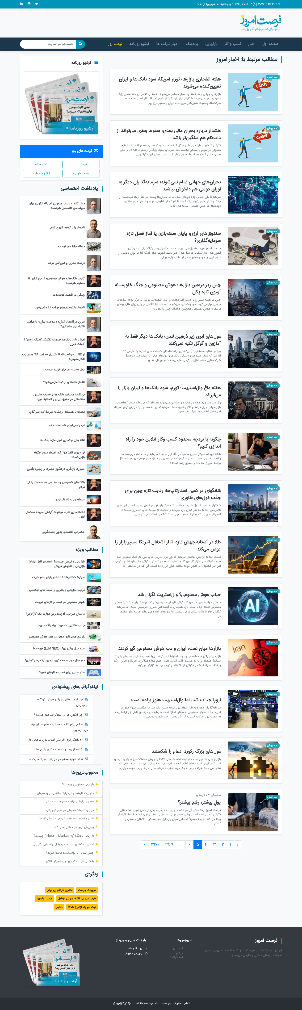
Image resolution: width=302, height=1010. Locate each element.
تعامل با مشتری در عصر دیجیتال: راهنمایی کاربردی (63, 844)
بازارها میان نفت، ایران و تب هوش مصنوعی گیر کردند (169, 649)
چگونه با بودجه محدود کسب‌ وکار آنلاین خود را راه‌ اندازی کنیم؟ (173, 443)
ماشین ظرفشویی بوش (59, 890)
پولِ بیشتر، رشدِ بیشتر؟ (199, 802)
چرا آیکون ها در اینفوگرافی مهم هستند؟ (58, 714)
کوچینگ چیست (87, 890)
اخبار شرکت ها (167, 44)
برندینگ (192, 44)
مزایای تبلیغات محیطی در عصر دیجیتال (70, 810)
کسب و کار (233, 44)
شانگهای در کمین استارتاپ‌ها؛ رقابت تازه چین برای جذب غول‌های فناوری (173, 494)
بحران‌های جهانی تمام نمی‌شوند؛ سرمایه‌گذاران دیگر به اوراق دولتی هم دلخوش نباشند (170, 185)
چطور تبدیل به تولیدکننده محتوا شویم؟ (70, 853)
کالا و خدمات (41, 173)
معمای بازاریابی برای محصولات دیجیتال (70, 801)
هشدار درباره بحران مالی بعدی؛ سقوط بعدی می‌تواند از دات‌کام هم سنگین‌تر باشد (169, 134)
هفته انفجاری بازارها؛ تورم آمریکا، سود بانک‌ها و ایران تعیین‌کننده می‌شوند (170, 82)
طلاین (59, 907)
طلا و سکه (41, 164)
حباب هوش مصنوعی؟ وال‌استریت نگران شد (179, 595)
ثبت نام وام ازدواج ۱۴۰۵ (82, 907)
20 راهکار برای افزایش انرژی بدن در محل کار (55, 740)
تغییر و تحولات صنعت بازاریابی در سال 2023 (66, 818)
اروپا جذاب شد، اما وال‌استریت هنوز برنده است (176, 700)
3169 (169, 845)
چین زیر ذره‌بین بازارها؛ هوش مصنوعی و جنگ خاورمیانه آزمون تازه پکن (168, 288)
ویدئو (179, 953)
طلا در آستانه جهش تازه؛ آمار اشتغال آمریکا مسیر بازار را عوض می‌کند (168, 545)
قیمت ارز (81, 164)
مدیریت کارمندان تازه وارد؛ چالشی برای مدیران (65, 793)
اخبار (251, 44)
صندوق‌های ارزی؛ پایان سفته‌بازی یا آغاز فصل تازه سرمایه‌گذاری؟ (174, 237)
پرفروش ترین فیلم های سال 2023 (73, 827)
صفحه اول (270, 44)
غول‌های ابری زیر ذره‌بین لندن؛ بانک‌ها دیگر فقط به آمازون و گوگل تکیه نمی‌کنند (173, 340)
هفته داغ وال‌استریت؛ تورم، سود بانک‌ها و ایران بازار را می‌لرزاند (169, 391)
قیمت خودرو (81, 173)
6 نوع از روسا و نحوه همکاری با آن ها (59, 749)
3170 (155, 845)
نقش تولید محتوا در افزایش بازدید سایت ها (56, 759)
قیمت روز (115, 44)
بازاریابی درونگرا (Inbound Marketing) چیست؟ (64, 836)
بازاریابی (211, 44)
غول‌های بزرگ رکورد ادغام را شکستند (186, 751)
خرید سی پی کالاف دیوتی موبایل (77, 898)
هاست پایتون (44, 898)
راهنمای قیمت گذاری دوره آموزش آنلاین (69, 861)
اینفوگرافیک (176, 957)
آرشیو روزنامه (139, 44)
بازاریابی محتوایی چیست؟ (78, 784)
